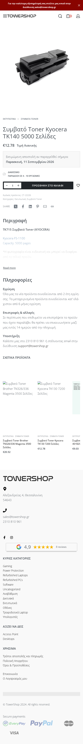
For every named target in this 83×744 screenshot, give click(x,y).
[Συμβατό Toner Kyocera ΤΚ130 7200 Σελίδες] (54, 397)
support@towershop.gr (33, 346)
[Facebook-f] (4, 537)
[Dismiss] (79, 5)
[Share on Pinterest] (37, 206)
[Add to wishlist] (78, 185)
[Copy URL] (52, 206)
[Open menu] (5, 16)
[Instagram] (11, 537)
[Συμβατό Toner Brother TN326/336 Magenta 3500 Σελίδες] (19, 397)
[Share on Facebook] (23, 206)
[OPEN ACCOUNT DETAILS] (78, 16)
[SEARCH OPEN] (60, 16)
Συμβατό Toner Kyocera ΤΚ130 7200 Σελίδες (50, 442)
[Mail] (45, 206)
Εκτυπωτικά (9, 118)
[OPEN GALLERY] (41, 69)
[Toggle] (9, 268)
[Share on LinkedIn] (30, 206)
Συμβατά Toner (29, 118)
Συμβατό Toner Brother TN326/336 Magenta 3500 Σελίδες (17, 444)
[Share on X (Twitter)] (15, 206)
